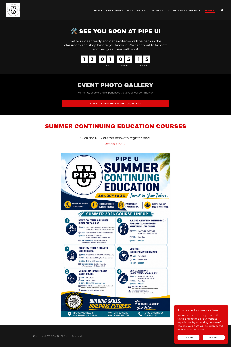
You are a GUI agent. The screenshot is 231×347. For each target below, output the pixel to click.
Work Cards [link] (160, 10)
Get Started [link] (114, 10)
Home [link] (98, 10)
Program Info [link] (137, 10)
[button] (210, 11)
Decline (188, 337)
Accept (213, 337)
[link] (13, 10)
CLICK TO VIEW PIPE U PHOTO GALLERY (115, 103)
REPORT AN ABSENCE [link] (186, 10)
